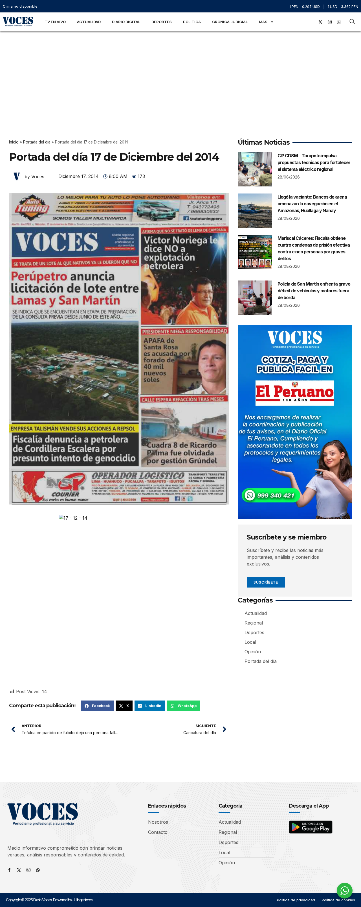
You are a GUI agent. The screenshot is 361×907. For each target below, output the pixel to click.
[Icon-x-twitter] (19, 870)
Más (263, 21)
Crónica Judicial (230, 21)
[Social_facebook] (311, 22)
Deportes (161, 21)
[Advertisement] (180, 73)
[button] (97, 706)
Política (192, 21)
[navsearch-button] (352, 22)
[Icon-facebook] (9, 870)
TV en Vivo (55, 21)
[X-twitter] (320, 22)
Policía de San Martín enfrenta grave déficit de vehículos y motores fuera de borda (314, 290)
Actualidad (89, 21)
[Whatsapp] (38, 870)
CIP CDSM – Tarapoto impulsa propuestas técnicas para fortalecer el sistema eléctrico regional (314, 162)
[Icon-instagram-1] (330, 22)
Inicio (14, 142)
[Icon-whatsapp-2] (339, 22)
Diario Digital (126, 21)
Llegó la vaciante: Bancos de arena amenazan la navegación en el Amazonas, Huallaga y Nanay (312, 203)
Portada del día (36, 142)
